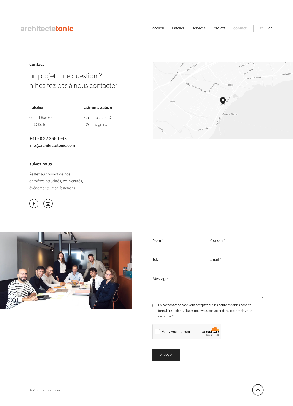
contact (240, 28)
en (270, 28)
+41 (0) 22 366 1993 (48, 139)
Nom (158, 241)
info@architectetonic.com (52, 146)
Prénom (218, 241)
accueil (158, 28)
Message (160, 279)
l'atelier (178, 28)
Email (216, 260)
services (199, 28)
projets (219, 28)
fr (261, 28)
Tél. (155, 260)
